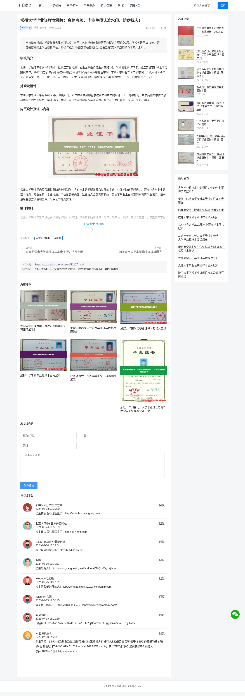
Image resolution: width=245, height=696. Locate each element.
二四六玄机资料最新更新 (50, 541)
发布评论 (29, 485)
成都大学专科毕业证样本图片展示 (40, 375)
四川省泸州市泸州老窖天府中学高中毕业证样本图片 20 (210, 54)
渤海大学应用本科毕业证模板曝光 (140, 251)
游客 (38, 560)
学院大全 (134, 5)
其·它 (121, 5)
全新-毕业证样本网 (131, 686)
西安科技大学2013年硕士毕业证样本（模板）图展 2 (210, 157)
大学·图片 (55, 5)
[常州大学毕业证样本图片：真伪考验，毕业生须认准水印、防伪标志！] (93, 180)
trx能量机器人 (44, 633)
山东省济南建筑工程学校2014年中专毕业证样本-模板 (210, 106)
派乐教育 (24, 5)
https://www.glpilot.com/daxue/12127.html (59, 264)
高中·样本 (72, 5)
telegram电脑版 (45, 578)
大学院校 (26, 27)
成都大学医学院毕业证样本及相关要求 (143, 328)
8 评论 (164, 27)
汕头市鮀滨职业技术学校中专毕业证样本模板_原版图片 (210, 73)
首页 (41, 5)
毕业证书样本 (43, 238)
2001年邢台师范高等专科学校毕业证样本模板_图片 (210, 139)
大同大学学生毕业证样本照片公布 (198, 258)
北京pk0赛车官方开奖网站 (51, 523)
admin (42, 27)
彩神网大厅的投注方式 (49, 505)
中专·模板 (89, 5)
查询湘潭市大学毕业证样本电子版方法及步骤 (54, 251)
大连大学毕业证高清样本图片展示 (198, 265)
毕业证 (57, 238)
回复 (162, 505)
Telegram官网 (44, 596)
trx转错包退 (42, 614)
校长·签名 (106, 5)
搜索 (222, 5)
